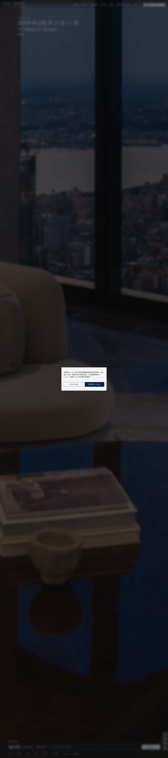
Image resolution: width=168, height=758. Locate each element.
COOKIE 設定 (73, 384)
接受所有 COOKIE (94, 384)
